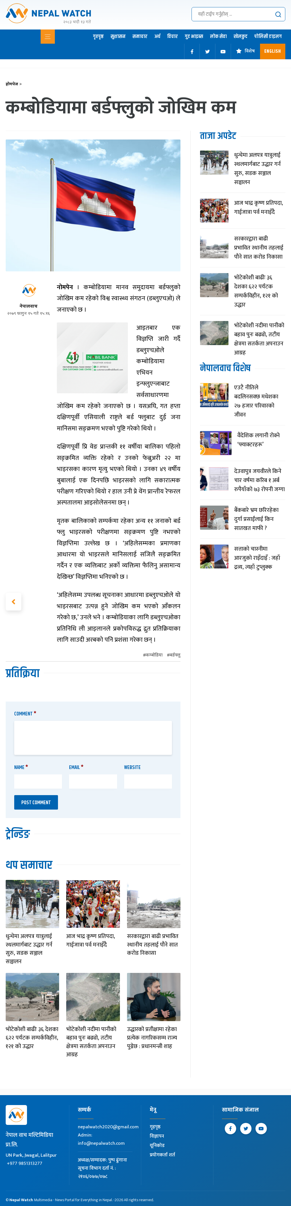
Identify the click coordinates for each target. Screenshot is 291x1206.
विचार (172, 37)
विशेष (250, 51)
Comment (25, 714)
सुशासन (118, 37)
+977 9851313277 (24, 1163)
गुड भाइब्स (194, 37)
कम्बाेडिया (154, 655)
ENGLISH (272, 51)
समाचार (139, 37)
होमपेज (14, 84)
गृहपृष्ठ (98, 37)
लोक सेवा (218, 37)
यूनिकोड (157, 1146)
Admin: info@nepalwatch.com (101, 1139)
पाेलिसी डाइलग (268, 37)
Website (132, 768)
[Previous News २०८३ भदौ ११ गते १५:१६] (13, 602)
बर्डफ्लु (175, 655)
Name (21, 768)
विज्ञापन (157, 1136)
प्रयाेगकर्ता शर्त (162, 1155)
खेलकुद (241, 37)
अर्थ (157, 37)
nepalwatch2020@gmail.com (108, 1127)
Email (76, 768)
